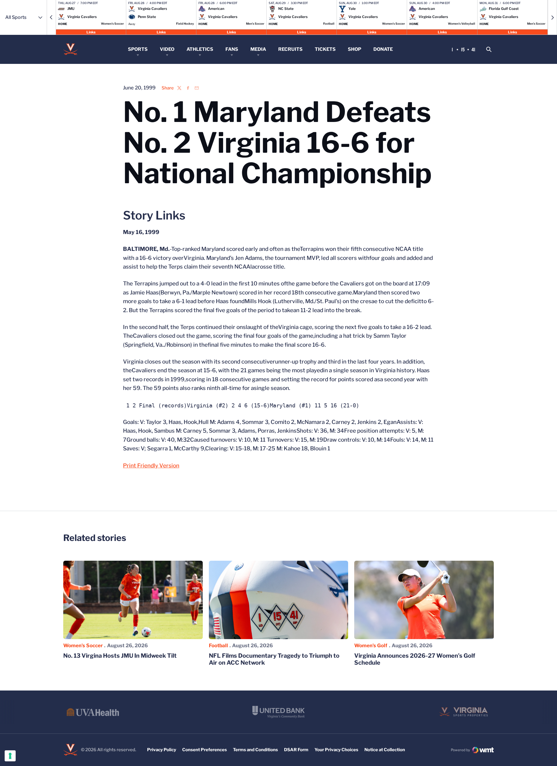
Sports (138, 49)
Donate (383, 49)
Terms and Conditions (255, 749)
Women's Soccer (83, 645)
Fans (231, 49)
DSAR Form (296, 749)
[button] (51, 17)
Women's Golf (370, 645)
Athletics (200, 49)
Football (218, 645)
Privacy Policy (161, 749)
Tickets (325, 49)
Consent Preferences (204, 749)
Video (167, 49)
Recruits (290, 49)
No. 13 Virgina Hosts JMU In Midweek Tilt (120, 655)
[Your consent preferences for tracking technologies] (10, 755)
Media (258, 49)
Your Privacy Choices (336, 749)
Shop (354, 49)
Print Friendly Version (151, 465)
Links (90, 32)
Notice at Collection (384, 749)
